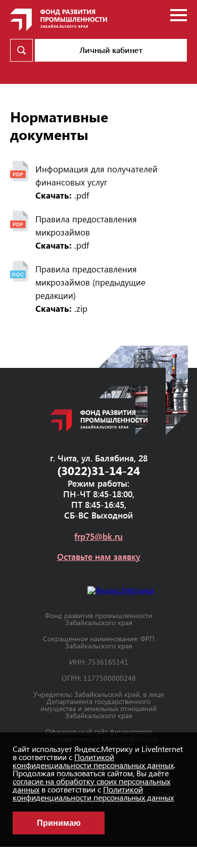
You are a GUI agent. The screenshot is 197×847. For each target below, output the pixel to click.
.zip (61, 308)
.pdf (62, 195)
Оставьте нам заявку (98, 556)
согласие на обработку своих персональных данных (91, 785)
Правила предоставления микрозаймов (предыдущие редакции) (90, 282)
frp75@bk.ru (98, 536)
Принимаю (59, 823)
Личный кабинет (110, 49)
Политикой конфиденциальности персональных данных (93, 760)
